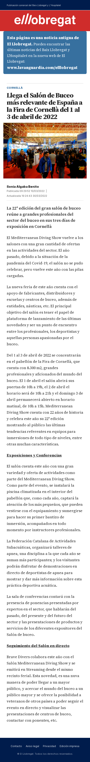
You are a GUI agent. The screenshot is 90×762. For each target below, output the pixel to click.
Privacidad (49, 746)
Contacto (16, 746)
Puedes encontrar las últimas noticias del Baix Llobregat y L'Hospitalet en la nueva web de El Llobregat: (43, 52)
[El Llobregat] (45, 20)
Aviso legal (32, 746)
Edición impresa (69, 746)
